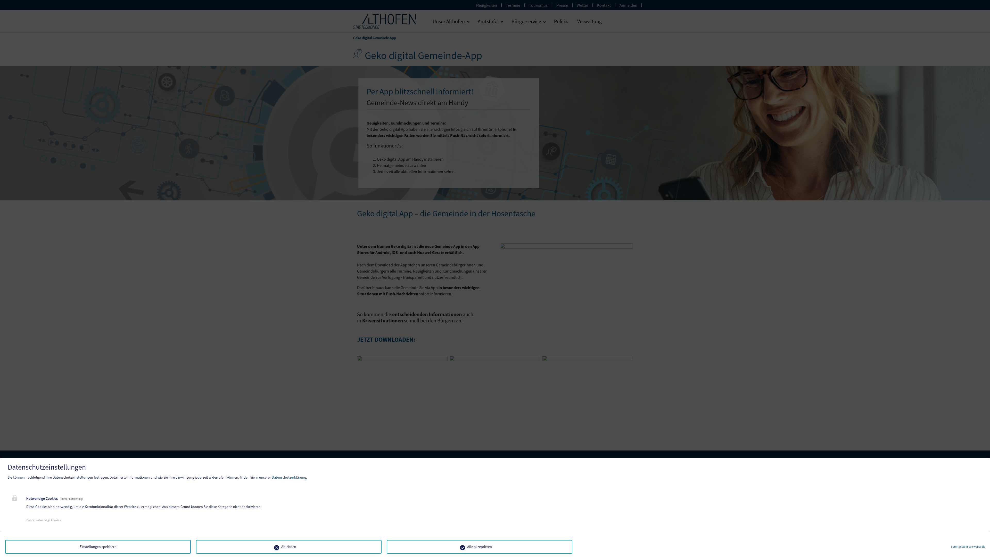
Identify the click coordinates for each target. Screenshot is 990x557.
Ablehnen (288, 546)
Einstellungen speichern (98, 546)
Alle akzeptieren (479, 546)
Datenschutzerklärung (289, 477)
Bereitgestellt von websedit (968, 546)
